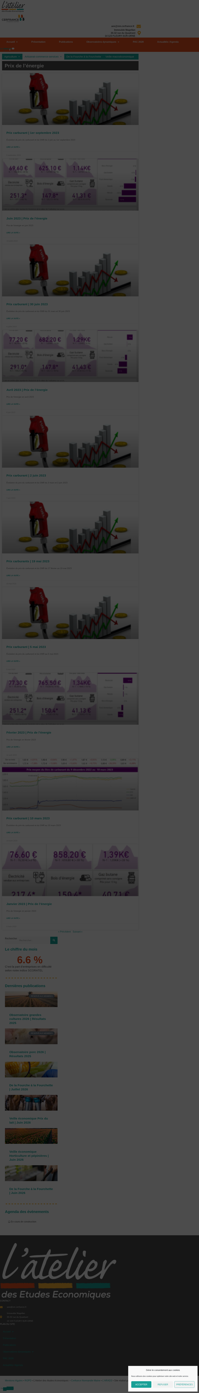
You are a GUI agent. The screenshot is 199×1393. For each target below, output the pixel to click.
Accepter (141, 1384)
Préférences (184, 1384)
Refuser (163, 1384)
